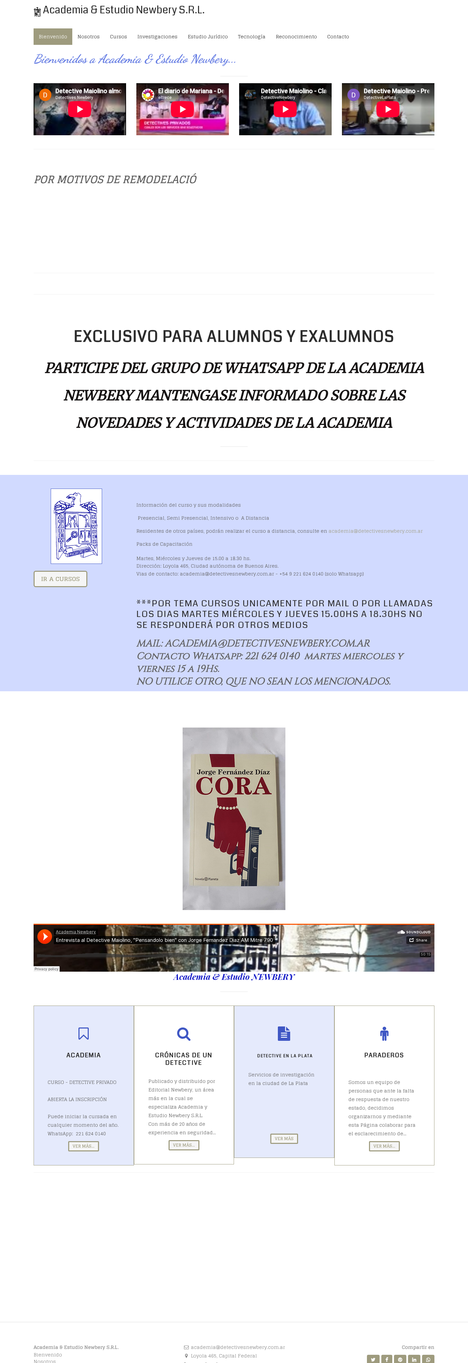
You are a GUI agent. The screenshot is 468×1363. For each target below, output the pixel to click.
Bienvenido (48, 1354)
